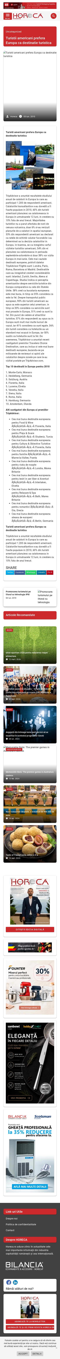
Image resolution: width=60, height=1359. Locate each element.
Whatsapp (31, 572)
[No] (56, 1347)
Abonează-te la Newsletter (30, 1322)
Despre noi (11, 1218)
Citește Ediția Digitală (30, 929)
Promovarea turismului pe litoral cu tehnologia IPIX (18, 593)
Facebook (20, 572)
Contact (10, 1230)
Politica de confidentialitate (21, 1224)
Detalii (37, 1353)
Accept (23, 1353)
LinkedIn (41, 572)
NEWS (9, 630)
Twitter (10, 572)
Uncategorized (14, 31)
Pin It (50, 572)
